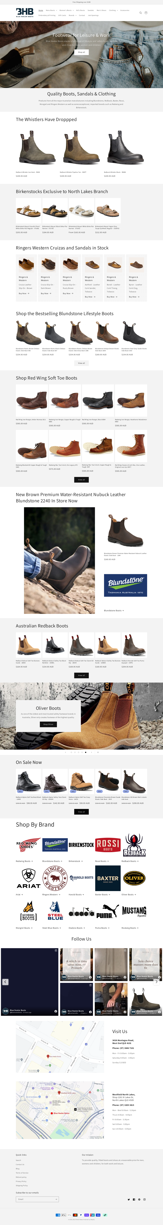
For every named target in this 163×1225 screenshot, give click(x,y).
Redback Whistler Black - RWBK (115, 172)
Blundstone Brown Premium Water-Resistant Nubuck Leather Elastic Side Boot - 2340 (125, 554)
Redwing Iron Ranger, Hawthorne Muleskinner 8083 (131, 421)
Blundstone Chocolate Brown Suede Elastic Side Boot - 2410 (107, 798)
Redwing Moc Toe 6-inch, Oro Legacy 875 (63, 465)
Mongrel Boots (23, 927)
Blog (17, 1169)
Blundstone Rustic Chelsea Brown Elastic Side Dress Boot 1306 (80, 350)
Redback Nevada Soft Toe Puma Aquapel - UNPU (133, 662)
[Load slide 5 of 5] (85, 752)
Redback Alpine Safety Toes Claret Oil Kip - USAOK (54, 798)
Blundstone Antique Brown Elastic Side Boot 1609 (107, 350)
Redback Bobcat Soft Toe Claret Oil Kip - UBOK (81, 662)
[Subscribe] (56, 1199)
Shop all (81, 52)
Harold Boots (75, 894)
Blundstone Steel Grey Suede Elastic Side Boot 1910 (134, 350)
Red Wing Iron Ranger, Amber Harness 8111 (31, 420)
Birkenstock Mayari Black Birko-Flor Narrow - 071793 (54, 227)
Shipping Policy (22, 1185)
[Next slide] (91, 752)
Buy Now (22, 293)
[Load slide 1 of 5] (71, 752)
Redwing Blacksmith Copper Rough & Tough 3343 (31, 466)
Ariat (18, 894)
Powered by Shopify (89, 1219)
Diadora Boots (75, 927)
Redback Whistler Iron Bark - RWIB (28, 172)
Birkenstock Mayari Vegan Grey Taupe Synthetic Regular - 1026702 (107, 227)
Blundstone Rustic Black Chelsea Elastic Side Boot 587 (53, 350)
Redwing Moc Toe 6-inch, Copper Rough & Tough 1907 (96, 466)
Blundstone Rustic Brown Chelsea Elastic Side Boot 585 (27, 350)
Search (18, 1160)
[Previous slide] (65, 752)
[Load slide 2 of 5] (75, 752)
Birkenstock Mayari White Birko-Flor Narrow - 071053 (81, 227)
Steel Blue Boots (50, 927)
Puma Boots (101, 927)
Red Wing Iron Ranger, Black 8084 (93, 420)
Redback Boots (129, 861)
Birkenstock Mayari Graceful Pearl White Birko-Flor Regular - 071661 (28, 227)
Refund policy (21, 1177)
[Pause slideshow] (97, 752)
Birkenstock (74, 861)
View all (81, 363)
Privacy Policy (21, 1181)
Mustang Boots (129, 927)
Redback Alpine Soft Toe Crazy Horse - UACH (79, 798)
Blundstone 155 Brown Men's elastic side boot (134, 798)
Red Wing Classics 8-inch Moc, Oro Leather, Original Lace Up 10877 (130, 466)
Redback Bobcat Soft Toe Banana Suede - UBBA (28, 662)
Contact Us (20, 1164)
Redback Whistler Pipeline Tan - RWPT (73, 172)
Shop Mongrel (48, 724)
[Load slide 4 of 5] (82, 752)
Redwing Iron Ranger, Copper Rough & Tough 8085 (65, 421)
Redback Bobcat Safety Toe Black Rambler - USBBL (54, 662)
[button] (51, 10)
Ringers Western (50, 894)
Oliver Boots (127, 894)
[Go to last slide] (5, 982)
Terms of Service (22, 1173)
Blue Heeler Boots (78, 1219)
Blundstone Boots (112, 610)
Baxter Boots (101, 894)
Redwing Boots (23, 861)
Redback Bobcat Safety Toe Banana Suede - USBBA (108, 662)
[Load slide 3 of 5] (78, 752)
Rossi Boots (100, 861)
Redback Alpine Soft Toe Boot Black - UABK (28, 798)
